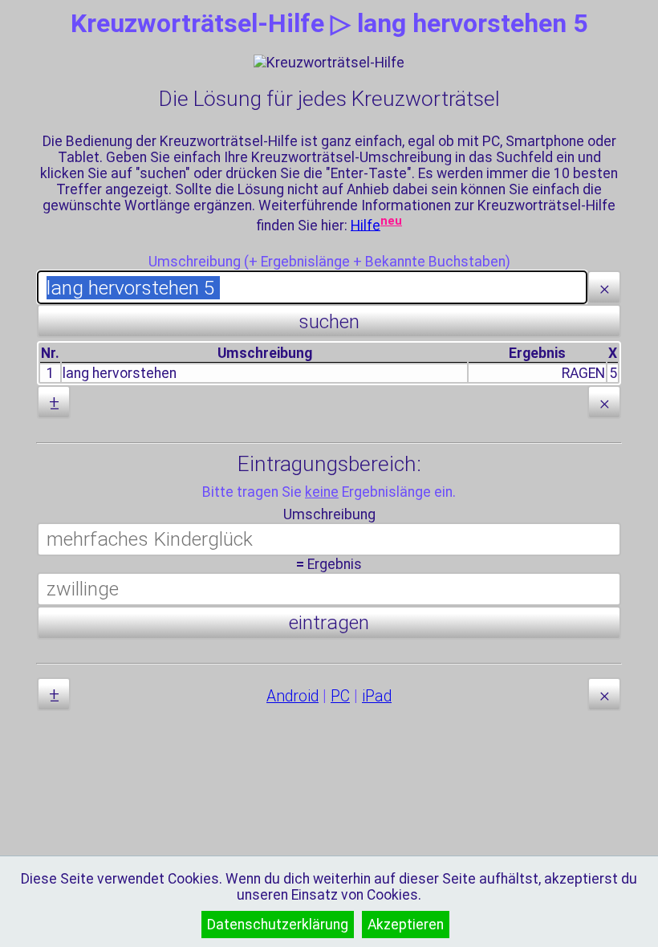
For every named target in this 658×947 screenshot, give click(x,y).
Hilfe (365, 225)
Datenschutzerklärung (277, 925)
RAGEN (583, 373)
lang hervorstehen (120, 373)
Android (292, 696)
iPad (377, 696)
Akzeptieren (406, 925)
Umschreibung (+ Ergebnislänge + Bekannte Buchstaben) (329, 262)
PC (340, 696)
